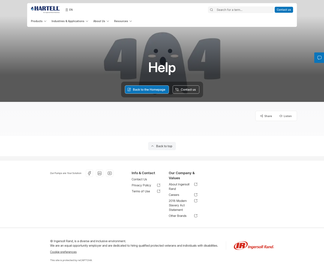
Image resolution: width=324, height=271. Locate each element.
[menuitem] (39, 21)
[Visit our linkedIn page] (99, 173)
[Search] (211, 9)
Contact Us (139, 179)
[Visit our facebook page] (89, 173)
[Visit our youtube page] (109, 173)
